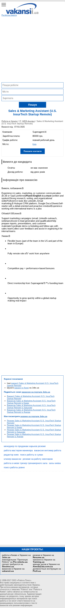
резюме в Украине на (43, 556)
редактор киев (11, 454)
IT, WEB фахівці (27, 121)
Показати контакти (33, 151)
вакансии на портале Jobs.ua (36, 392)
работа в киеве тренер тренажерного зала (25, 463)
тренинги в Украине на (44, 561)
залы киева (55, 463)
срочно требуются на (12, 565)
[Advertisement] (32, 49)
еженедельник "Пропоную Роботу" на (15, 561)
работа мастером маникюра (18, 450)
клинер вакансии (12, 459)
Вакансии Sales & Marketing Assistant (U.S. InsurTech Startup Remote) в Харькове (31, 406)
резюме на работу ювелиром (38, 459)
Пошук (32, 104)
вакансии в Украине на (13, 570)
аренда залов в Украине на (46, 565)
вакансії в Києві (21, 388)
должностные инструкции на (47, 570)
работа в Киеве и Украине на (16, 556)
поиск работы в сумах (31, 454)
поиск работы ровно (14, 467)
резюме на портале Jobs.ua (33, 416)
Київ (34, 144)
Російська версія (9, 15)
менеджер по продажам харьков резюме (25, 446)
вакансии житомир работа (47, 450)
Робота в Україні (10, 121)
